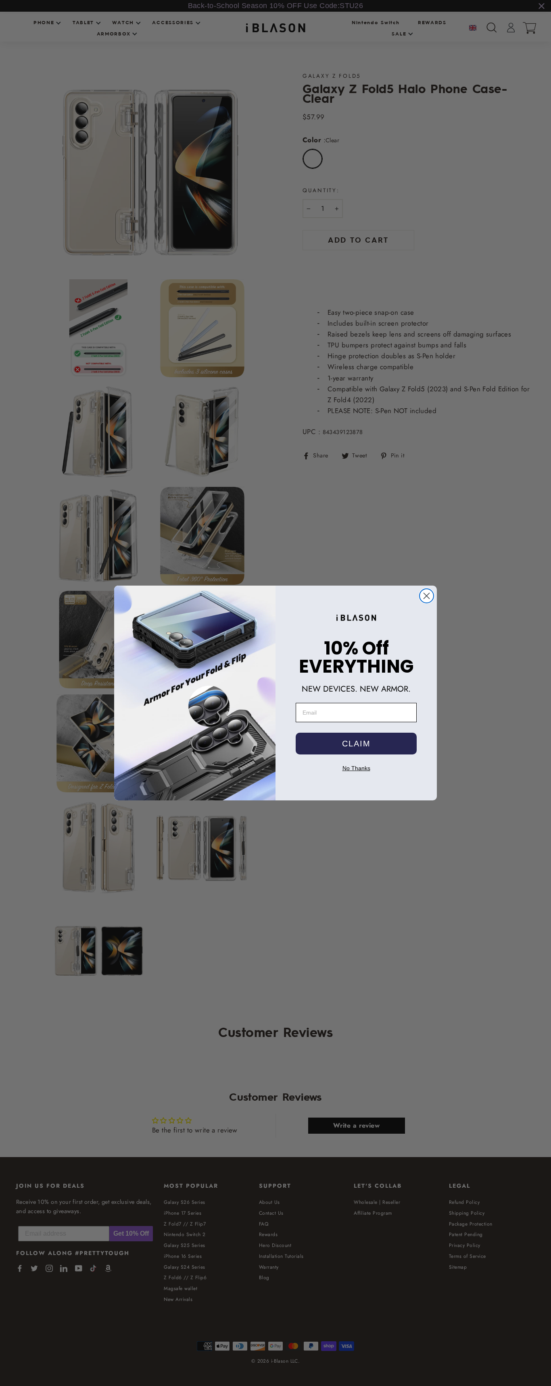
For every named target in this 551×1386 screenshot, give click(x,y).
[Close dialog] (427, 596)
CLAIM (356, 743)
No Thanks (356, 768)
